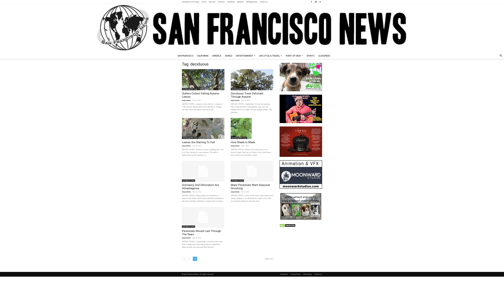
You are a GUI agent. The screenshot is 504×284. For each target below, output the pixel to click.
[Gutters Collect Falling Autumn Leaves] (203, 79)
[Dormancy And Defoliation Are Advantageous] (203, 171)
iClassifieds (231, 2)
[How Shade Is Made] (252, 128)
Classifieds (324, 56)
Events (204, 2)
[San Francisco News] (252, 28)
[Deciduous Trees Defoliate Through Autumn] (252, 79)
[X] (320, 2)
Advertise (212, 2)
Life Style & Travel (269, 56)
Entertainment (244, 56)
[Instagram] (316, 2)
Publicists (221, 2)
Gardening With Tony (190, 89)
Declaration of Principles (190, 2)
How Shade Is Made (243, 142)
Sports (310, 56)
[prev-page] (184, 259)
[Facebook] (311, 2)
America (216, 56)
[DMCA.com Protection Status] (287, 226)
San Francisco (185, 56)
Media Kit (240, 2)
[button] (501, 56)
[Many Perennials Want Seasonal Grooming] (252, 171)
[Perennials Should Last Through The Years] (203, 217)
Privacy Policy (296, 274)
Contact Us (263, 2)
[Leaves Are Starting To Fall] (203, 128)
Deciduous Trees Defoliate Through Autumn (247, 95)
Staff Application (251, 2)
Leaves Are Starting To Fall (198, 142)
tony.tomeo (186, 100)
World (228, 56)
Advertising (307, 274)
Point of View (293, 56)
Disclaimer (284, 274)
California (203, 56)
